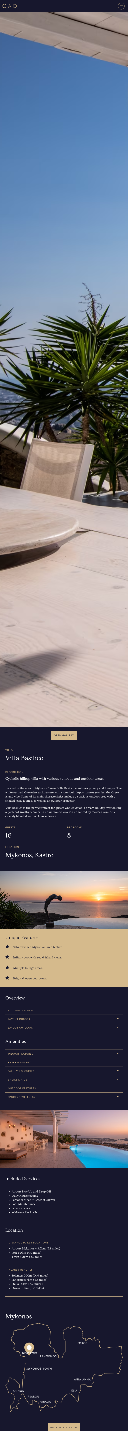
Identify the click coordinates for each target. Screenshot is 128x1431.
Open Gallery (64, 735)
